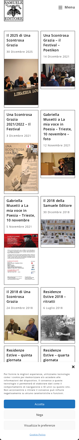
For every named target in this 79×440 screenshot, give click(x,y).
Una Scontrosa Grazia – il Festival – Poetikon (56, 42)
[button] (73, 367)
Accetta (39, 404)
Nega (39, 415)
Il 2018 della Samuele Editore (57, 203)
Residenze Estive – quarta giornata (56, 355)
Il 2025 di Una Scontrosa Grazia (18, 40)
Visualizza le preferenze (39, 425)
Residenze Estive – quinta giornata (19, 355)
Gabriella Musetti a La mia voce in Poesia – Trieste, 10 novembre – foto (57, 126)
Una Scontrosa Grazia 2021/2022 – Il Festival (19, 121)
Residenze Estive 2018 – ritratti (54, 296)
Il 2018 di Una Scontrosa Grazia (18, 296)
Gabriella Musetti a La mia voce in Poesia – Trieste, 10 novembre (21, 210)
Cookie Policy (38, 434)
